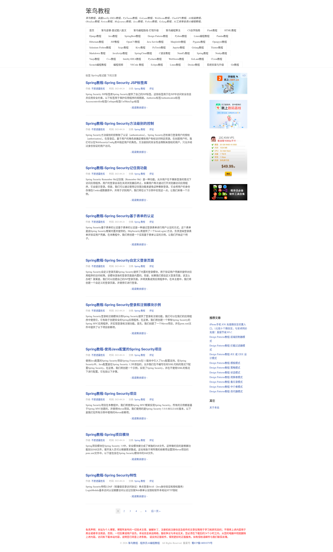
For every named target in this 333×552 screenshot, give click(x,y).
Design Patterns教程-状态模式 (225, 372)
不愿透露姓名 (98, 88)
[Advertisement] (228, 258)
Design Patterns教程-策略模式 (225, 367)
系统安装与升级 (215, 64)
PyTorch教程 (159, 47)
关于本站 (214, 407)
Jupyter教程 (179, 47)
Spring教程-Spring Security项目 (111, 393)
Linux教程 (175, 64)
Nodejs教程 (221, 53)
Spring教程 (202, 53)
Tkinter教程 (217, 47)
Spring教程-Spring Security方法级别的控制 (120, 123)
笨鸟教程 (98, 11)
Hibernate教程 (96, 41)
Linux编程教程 (202, 36)
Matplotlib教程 (178, 41)
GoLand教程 (197, 59)
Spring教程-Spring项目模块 (107, 434)
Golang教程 (198, 47)
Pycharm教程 (155, 59)
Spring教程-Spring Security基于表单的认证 (120, 215)
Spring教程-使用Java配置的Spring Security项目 (124, 349)
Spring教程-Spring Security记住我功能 (116, 167)
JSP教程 (115, 41)
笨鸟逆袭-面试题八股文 (113, 30)
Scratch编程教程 (97, 64)
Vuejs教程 (94, 59)
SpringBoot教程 (133, 36)
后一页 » (155, 511)
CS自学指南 (193, 30)
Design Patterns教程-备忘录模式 (226, 381)
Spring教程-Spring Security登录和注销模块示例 (123, 304)
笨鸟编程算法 (173, 30)
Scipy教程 (123, 47)
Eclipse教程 (157, 64)
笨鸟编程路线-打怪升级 (146, 30)
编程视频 (118, 64)
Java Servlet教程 (155, 41)
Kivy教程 (140, 47)
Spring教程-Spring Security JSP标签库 (116, 82)
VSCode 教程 (137, 64)
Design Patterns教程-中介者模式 (226, 386)
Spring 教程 (139, 88)
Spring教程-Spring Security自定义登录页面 (120, 260)
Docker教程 (194, 64)
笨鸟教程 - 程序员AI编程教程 (144, 543)
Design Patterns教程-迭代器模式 (226, 391)
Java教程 (112, 36)
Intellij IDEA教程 (132, 59)
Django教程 (95, 36)
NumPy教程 (183, 53)
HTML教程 (230, 30)
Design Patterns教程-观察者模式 (226, 377)
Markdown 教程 (97, 53)
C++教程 (111, 59)
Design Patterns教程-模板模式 (225, 362)
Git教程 (235, 64)
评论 (151, 88)
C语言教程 (164, 53)
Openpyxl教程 (219, 41)
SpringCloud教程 (143, 53)
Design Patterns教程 (158, 36)
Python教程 (181, 36)
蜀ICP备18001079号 (202, 543)
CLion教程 (216, 59)
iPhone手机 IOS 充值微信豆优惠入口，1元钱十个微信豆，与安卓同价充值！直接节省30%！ (228, 328)
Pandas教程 (222, 36)
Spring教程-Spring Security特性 (111, 475)
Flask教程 (212, 30)
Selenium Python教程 (100, 47)
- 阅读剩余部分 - (139, 107)
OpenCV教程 (133, 41)
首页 (91, 30)
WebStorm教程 (176, 59)
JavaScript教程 (120, 53)
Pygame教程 (199, 41)
